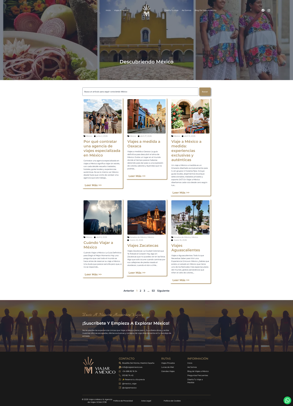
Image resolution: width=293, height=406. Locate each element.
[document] (146, 203)
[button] (182, 169)
